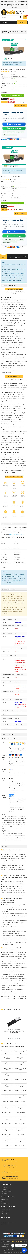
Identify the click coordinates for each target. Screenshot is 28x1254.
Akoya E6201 (17, 552)
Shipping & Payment (17, 256)
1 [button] (8, 1038)
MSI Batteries (9, 26)
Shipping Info (5, 1211)
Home (2, 26)
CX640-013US (4, 565)
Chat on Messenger (15, 124)
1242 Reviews (13, 71)
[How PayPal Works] (16, 1236)
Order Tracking (6, 1209)
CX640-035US (17, 565)
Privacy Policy (5, 1193)
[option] (14, 48)
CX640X (3, 567)
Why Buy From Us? (7, 1191)
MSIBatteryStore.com (16, 1241)
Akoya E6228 (17, 554)
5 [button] (17, 1038)
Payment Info (5, 1213)
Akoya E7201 (4, 557)
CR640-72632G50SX (19, 562)
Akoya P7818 (4, 562)
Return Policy (5, 1203)
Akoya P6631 (17, 557)
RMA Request (5, 1224)
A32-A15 (3, 543)
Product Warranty (6, 1189)
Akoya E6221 (4, 554)
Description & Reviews (4, 256)
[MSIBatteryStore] (12, 12)
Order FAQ (5, 1201)
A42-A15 (3, 541)
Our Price (4, 102)
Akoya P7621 (17, 559)
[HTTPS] (22, 1236)
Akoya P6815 (4, 559)
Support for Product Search (16, 534)
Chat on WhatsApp (15, 128)
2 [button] (10, 1038)
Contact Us (23, 22)
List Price (4, 98)
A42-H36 (16, 543)
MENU (4, 22)
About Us (4, 1187)
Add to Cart (21, 105)
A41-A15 (16, 541)
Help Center (5, 1199)
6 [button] (19, 1038)
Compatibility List (10, 256)
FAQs (24, 256)
